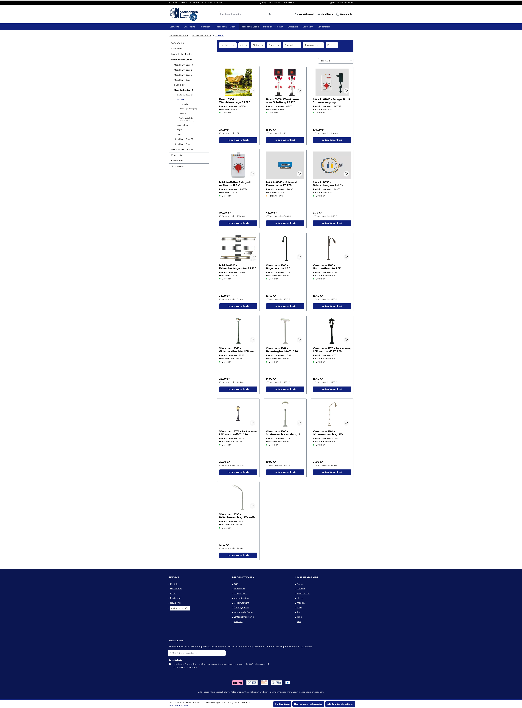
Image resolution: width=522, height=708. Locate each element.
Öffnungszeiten (241, 607)
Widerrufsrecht (241, 603)
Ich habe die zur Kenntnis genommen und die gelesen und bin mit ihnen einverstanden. (221, 666)
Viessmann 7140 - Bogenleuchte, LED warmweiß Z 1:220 (278, 267)
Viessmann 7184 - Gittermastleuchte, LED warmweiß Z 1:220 (328, 433)
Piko (299, 607)
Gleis (179, 134)
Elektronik (183, 104)
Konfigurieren (282, 704)
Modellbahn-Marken (182, 54)
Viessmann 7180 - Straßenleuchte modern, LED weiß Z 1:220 (284, 433)
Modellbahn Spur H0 (183, 65)
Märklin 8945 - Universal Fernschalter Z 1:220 (281, 184)
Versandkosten (241, 598)
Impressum (239, 588)
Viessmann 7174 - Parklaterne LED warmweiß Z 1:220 (238, 433)
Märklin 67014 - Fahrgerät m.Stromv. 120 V (235, 184)
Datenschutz (240, 593)
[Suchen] (270, 14)
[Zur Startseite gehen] (183, 13)
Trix (299, 621)
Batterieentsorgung (244, 617)
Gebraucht (177, 160)
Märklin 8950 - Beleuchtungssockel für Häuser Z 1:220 (328, 184)
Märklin (301, 603)
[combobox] (243, 14)
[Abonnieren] (222, 653)
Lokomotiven (182, 125)
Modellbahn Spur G (183, 75)
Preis (330, 45)
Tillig (299, 617)
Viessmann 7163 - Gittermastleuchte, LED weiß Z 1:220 (237, 350)
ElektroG (238, 621)
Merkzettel (175, 598)
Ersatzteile (177, 155)
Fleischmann (303, 593)
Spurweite (290, 45)
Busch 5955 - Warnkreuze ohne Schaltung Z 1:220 (282, 101)
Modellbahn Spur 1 (182, 144)
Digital (256, 45)
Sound (272, 45)
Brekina (301, 588)
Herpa (300, 598)
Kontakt (174, 584)
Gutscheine (177, 43)
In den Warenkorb (238, 140)
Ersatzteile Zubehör (185, 95)
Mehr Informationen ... (179, 705)
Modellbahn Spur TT (183, 139)
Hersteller (226, 45)
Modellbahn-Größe (181, 59)
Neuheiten (177, 48)
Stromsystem (311, 45)
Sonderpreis (177, 166)
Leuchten (183, 113)
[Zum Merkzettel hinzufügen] (252, 91)
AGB (236, 584)
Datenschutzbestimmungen (199, 664)
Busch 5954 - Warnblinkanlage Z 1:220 (234, 101)
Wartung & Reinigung (188, 109)
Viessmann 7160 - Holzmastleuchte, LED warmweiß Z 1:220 (327, 267)
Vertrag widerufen (180, 608)
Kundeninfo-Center (243, 612)
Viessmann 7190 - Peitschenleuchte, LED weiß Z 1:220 (238, 516)
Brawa (300, 584)
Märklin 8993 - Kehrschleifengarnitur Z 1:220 (237, 267)
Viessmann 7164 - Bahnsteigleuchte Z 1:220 (282, 350)
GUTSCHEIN (179, 85)
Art (242, 45)
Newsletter (175, 603)
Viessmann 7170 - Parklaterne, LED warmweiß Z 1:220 (332, 350)
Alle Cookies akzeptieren (340, 704)
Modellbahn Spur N (183, 80)
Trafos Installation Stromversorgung (186, 119)
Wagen (179, 130)
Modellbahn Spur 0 (183, 70)
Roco (299, 612)
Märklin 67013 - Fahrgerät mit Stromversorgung (331, 101)
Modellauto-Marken (182, 149)
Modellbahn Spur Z (183, 90)
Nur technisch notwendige (308, 704)
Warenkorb (176, 588)
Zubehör (180, 99)
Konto (173, 593)
